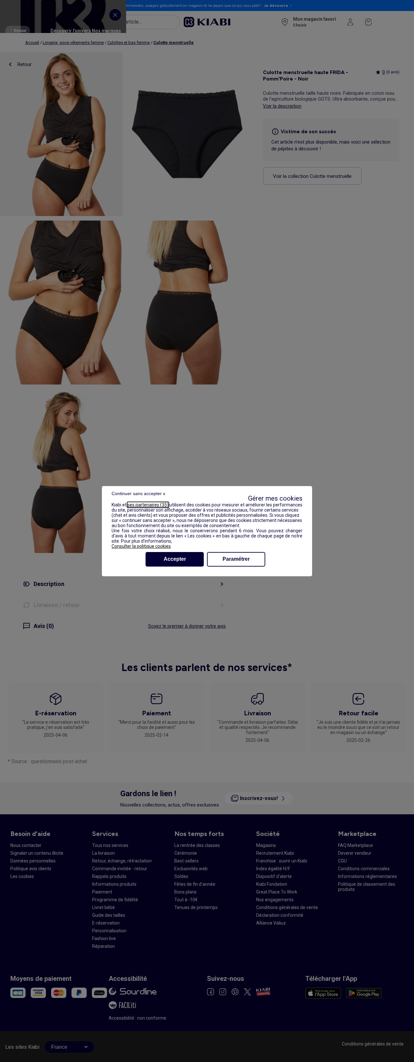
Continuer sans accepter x (138, 493)
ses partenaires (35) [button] (148, 504)
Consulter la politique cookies (141, 546)
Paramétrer (236, 559)
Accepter (175, 559)
